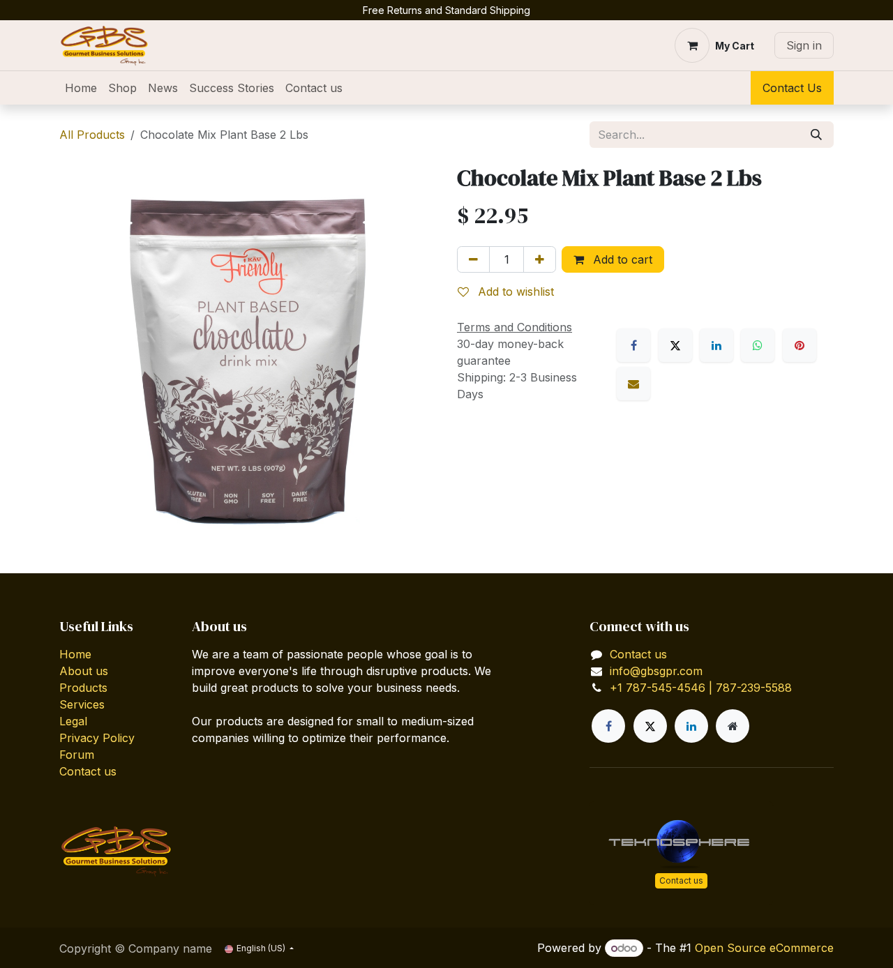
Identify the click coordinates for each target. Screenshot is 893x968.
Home (75, 654)
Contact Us (792, 88)
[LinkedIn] (716, 345)
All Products (92, 135)
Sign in (804, 45)
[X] (675, 345)
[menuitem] (81, 88)
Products (83, 688)
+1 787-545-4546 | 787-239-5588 (701, 688)
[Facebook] (633, 345)
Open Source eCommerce (764, 948)
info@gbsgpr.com (656, 671)
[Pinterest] (799, 345)
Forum (76, 755)
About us (83, 671)
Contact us (88, 771)
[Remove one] (473, 259)
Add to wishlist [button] (514, 291)
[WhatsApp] (757, 345)
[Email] (633, 383)
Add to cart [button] (621, 259)
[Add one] (539, 259)
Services (82, 704)
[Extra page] (732, 726)
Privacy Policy (97, 738)
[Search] (816, 134)
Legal (73, 721)
